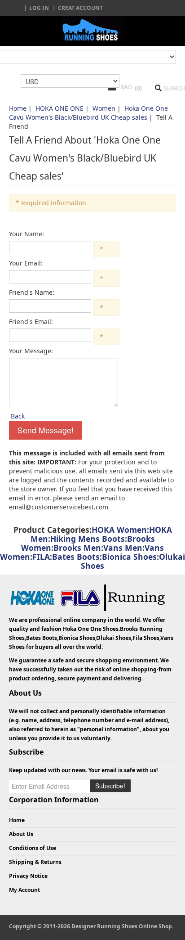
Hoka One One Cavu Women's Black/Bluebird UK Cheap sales (88, 112)
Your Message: (31, 350)
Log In (39, 8)
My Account (24, 890)
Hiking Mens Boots (87, 538)
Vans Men (122, 547)
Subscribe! (110, 785)
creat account (80, 8)
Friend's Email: (31, 321)
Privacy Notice (28, 876)
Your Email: (26, 263)
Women (103, 108)
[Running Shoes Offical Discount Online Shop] (92, 28)
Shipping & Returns (35, 862)
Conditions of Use (32, 848)
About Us (21, 834)
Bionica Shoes (129, 556)
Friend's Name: (31, 292)
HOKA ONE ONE (59, 108)
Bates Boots (76, 556)
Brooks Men (77, 547)
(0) (138, 88)
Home (17, 108)
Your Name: (26, 233)
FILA (41, 556)
